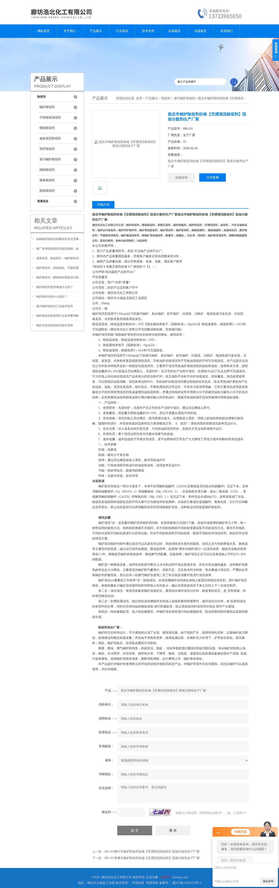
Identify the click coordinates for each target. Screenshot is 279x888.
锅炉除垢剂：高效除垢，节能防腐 (57, 267)
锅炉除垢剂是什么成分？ (51, 296)
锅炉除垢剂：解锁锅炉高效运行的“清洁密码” (59, 277)
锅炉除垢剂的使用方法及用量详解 (57, 315)
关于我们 (70, 31)
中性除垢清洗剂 (50, 117)
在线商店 (174, 31)
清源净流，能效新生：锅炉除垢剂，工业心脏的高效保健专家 (59, 258)
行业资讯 (122, 31)
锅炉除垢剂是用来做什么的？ (54, 287)
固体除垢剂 (47, 190)
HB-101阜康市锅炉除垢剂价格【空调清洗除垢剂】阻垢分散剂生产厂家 (152, 858)
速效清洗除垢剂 (50, 138)
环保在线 (138, 883)
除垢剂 (165, 98)
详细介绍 (103, 204)
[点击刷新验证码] (160, 812)
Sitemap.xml (180, 877)
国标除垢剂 (47, 169)
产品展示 (96, 31)
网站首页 (43, 31)
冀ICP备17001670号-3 (186, 883)
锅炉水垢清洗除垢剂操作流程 (54, 325)
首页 (139, 98)
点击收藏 (212, 177)
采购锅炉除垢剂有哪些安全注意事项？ (59, 239)
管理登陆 (152, 883)
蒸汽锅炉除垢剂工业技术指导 (54, 306)
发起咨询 (268, 881)
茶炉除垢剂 (47, 149)
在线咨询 (181, 177)
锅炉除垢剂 (47, 107)
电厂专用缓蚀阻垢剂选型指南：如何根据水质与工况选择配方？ (59, 248)
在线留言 (200, 31)
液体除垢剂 (47, 180)
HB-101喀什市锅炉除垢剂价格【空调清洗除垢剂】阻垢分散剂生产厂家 (152, 851)
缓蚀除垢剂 (47, 128)
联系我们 (227, 31)
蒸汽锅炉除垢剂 (50, 159)
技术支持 (148, 31)
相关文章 (46, 220)
